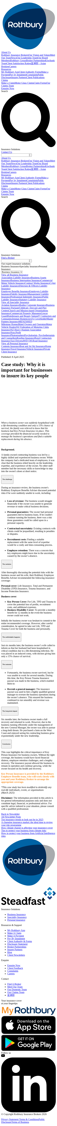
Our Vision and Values (39, 55)
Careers (12, 66)
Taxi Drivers (16, 340)
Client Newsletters (16, 955)
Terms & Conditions (29, 1119)
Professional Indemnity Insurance (26, 297)
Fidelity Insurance (19, 294)
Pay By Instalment (16, 938)
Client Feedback (15, 968)
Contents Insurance (10, 346)
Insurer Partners (18, 77)
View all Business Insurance (14, 275)
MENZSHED (25, 321)
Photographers (17, 335)
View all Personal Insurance (14, 343)
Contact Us (6, 152)
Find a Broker (8, 257)
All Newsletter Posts (11, 817)
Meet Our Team (14, 986)
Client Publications (35, 77)
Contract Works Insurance (37, 283)
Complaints (32, 74)
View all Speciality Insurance (15, 302)
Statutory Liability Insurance (32, 299)
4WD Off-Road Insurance (35, 340)
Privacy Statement (10, 1119)
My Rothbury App (10, 72)
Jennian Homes (19, 319)
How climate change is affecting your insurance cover (27, 827)
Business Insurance (16, 914)
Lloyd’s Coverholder (37, 319)
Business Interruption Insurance (25, 280)
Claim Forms (40, 83)
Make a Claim (8, 83)
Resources (6, 69)
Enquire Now (7, 88)
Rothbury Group (18, 60)
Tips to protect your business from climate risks (23, 830)
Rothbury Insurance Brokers (14, 55)
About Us (6, 52)
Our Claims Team (15, 992)
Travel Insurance (18, 349)
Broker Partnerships (35, 60)
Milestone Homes (9, 324)
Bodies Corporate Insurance (32, 305)
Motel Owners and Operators (32, 324)
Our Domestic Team (17, 989)
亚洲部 (11, 995)
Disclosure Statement (17, 944)
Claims (4, 80)
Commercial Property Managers (25, 313)
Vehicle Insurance (34, 349)
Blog (9, 952)
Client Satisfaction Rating (19, 63)
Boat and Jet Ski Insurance (32, 346)
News (14, 57)
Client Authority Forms (30, 72)
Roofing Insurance (26, 338)
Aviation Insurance (10, 305)
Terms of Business (20, 1122)
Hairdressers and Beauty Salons (22, 316)
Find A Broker (14, 984)
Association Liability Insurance (16, 277)
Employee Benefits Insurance (15, 291)
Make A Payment (15, 936)
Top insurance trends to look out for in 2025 (22, 819)
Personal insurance (16, 920)
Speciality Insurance (17, 917)
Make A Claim (14, 933)
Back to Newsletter (10, 814)
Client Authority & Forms (19, 941)
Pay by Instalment (18, 74)
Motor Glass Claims (24, 83)
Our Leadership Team (27, 57)
